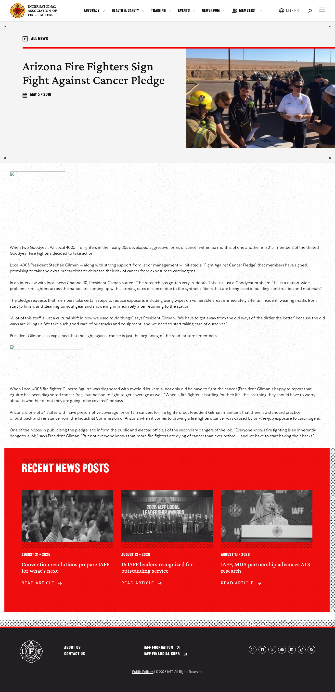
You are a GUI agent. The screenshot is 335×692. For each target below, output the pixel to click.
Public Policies (143, 672)
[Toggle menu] (322, 10)
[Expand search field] (310, 10)
